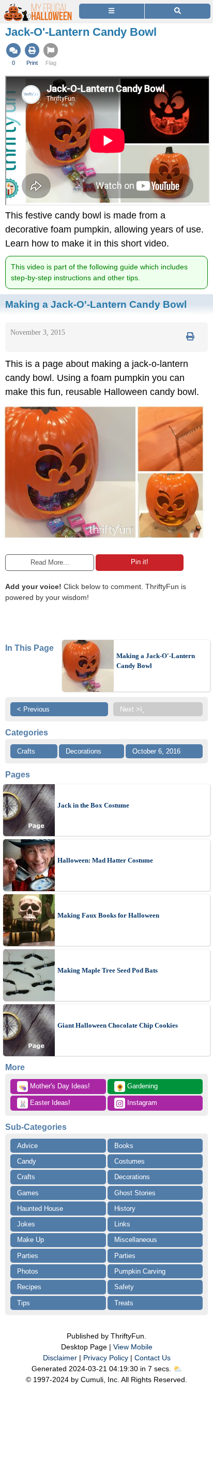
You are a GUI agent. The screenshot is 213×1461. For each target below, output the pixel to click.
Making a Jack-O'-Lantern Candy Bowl (155, 661)
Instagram (141, 1103)
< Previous (33, 709)
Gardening (137, 1086)
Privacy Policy (105, 1358)
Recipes (29, 1287)
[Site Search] (177, 11)
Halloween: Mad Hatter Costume (105, 860)
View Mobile (133, 1347)
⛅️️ (177, 1368)
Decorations (83, 751)
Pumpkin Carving (139, 1271)
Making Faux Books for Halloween (108, 915)
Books (123, 1146)
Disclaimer (60, 1358)
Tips (23, 1303)
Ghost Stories (135, 1193)
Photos (27, 1271)
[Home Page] (38, 6)
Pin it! (139, 562)
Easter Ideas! (44, 1103)
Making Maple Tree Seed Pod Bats (107, 970)
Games (28, 1193)
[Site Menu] (111, 11)
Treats (123, 1303)
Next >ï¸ (132, 709)
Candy (26, 1161)
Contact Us (152, 1358)
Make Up (30, 1240)
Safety (124, 1287)
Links (122, 1224)
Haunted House (40, 1208)
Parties (27, 1256)
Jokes (26, 1224)
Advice (27, 1146)
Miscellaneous (135, 1240)
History (124, 1208)
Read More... (50, 562)
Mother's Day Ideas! (54, 1086)
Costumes (129, 1161)
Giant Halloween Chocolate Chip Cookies (117, 1025)
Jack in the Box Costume (93, 805)
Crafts (26, 751)
